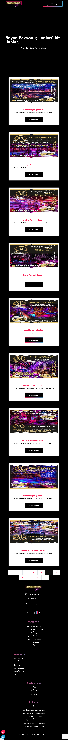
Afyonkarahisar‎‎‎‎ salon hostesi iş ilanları (34, 707)
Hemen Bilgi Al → (55, 4)
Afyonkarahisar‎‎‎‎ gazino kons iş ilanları (34, 723)
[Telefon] (3, 732)
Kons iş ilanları (19, 675)
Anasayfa (24, 48)
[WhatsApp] (3, 737)
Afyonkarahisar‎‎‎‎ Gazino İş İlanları (34, 726)
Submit (2, 739)
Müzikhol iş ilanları (34, 646)
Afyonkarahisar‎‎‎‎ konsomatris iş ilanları (34, 713)
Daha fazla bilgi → (34, 119)
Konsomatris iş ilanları (19, 658)
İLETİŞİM (34, 694)
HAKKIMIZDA (34, 691)
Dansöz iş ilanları (34, 642)
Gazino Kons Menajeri (34, 626)
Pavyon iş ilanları (19, 668)
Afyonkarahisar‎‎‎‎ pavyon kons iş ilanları (34, 710)
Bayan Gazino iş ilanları (34, 633)
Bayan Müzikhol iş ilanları (34, 636)
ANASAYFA (34, 687)
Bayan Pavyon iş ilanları (34, 639)
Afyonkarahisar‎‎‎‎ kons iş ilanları (34, 716)
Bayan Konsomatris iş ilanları (34, 629)
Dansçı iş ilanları (19, 665)
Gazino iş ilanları (19, 671)
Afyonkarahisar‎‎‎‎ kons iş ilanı (34, 720)
